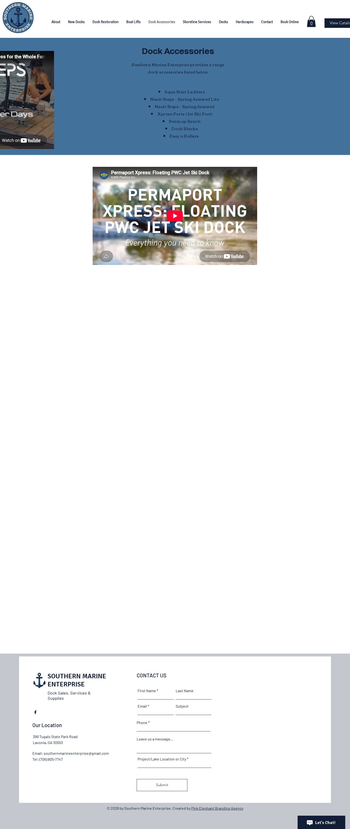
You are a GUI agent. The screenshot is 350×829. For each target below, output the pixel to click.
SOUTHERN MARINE (77, 676)
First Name (147, 691)
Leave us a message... (155, 739)
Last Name (185, 691)
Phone (142, 723)
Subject (182, 706)
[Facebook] (35, 712)
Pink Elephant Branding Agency (217, 808)
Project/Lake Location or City (162, 759)
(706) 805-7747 (51, 759)
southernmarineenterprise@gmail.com (76, 753)
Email (142, 706)
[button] (76, 22)
